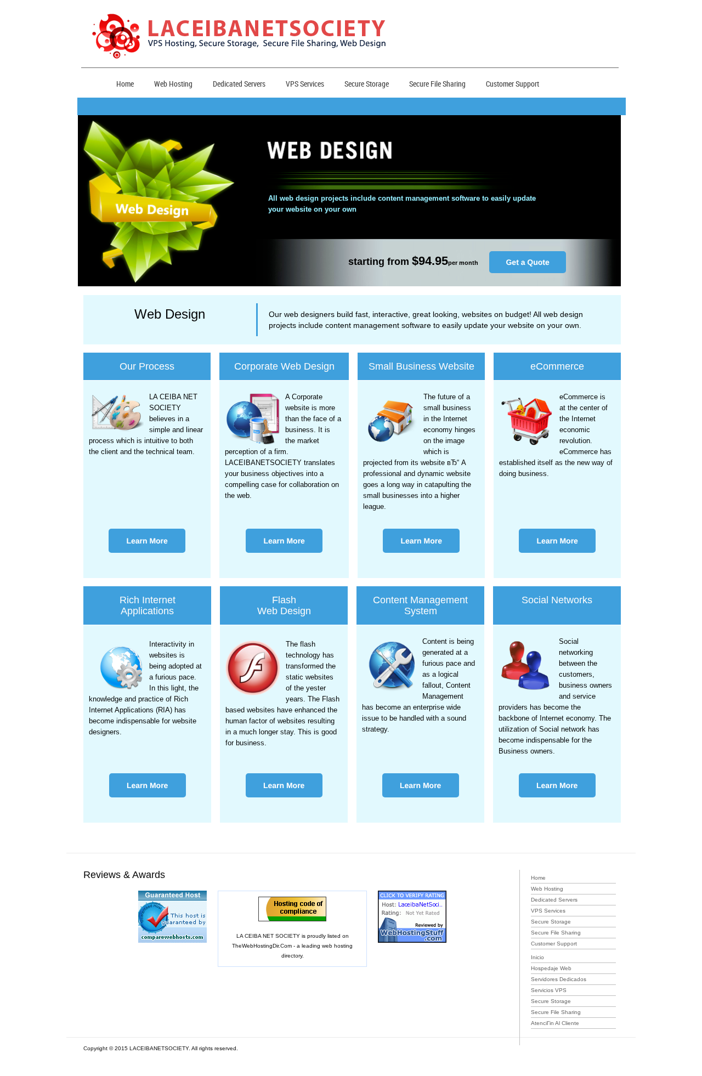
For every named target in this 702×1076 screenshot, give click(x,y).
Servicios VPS (549, 990)
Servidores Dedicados (558, 979)
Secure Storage (366, 83)
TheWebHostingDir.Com (262, 946)
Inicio (537, 957)
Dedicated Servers (239, 83)
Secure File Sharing (437, 83)
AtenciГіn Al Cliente (555, 1023)
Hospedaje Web (551, 968)
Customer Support (512, 83)
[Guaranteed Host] (172, 895)
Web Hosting (173, 83)
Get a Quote (527, 262)
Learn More (146, 540)
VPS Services (305, 83)
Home (125, 83)
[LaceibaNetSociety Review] (412, 895)
